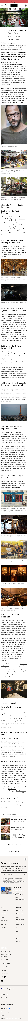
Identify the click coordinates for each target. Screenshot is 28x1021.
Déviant (21, 620)
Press (17, 938)
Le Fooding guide (6, 738)
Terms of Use (4, 997)
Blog (17, 931)
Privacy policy (4, 994)
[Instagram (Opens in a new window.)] (2, 977)
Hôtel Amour (12, 789)
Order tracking (5, 951)
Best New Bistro (17, 82)
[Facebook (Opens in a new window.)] (5, 977)
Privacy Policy (6, 880)
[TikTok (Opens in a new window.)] (9, 977)
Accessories (4, 920)
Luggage (3, 913)
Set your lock (5, 966)
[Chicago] (6, 893)
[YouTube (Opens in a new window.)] (2, 981)
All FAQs (3, 970)
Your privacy (4, 1008)
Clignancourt (15, 254)
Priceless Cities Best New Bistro (16, 320)
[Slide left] (25, 1)
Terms (20, 880)
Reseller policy (5, 1012)
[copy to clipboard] (20, 845)
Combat (4, 640)
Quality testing (20, 924)
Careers (18, 928)
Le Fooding (17, 72)
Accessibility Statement (7, 1004)
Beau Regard (11, 360)
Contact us (4, 973)
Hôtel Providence (21, 791)
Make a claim (5, 960)
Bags (2, 917)
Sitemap (18, 941)
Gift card (3, 927)
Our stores (19, 910)
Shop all (3, 924)
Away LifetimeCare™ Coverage (20, 919)
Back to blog (15, 851)
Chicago (17, 893)
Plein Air (10, 802)
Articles (18, 934)
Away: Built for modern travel (13, 1018)
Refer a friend (20, 913)
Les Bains (23, 713)
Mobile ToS (4, 1001)
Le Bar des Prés (15, 628)
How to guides (5, 963)
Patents (3, 1015)
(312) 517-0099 (19, 894)
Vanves (7, 254)
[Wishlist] (23, 5)
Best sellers (4, 910)
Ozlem (24, 397)
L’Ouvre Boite (13, 354)
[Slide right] (2, 1)
